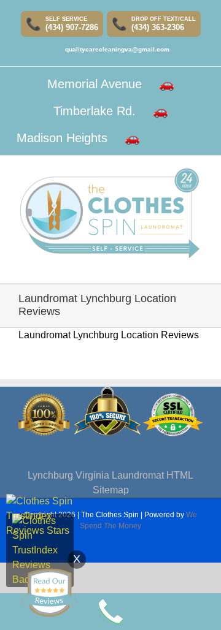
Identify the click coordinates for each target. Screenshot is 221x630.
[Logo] (109, 213)
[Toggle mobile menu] (198, 264)
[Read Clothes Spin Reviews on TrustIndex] (40, 520)
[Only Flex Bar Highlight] (164, 137)
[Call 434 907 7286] (110, 611)
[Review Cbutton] (49, 592)
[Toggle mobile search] (175, 264)
